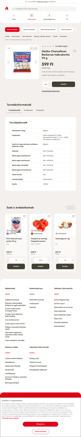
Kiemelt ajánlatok (66, 29)
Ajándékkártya (10, 362)
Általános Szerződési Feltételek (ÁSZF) (15, 328)
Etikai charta (58, 319)
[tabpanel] (40, 154)
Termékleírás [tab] (28, 110)
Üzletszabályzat (59, 326)
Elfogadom (40, 424)
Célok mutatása (40, 431)
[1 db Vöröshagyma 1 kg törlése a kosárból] (57, 260)
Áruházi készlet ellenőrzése (51, 91)
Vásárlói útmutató (35, 362)
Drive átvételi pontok (12, 320)
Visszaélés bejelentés (61, 322)
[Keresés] (13, 8)
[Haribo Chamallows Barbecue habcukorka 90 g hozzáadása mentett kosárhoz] (74, 51)
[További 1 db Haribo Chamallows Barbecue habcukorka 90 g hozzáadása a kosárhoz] (49, 83)
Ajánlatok (33, 307)
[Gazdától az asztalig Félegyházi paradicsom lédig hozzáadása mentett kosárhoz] (49, 216)
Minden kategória (12, 29)
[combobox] (43, 8)
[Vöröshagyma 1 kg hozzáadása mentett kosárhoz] (73, 216)
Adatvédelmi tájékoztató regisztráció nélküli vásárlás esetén (14, 335)
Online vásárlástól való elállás (14, 340)
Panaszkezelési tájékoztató (38, 370)
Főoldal (7, 36)
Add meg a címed (42, 1)
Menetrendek (9, 370)
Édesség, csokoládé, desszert (42, 36)
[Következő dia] (72, 207)
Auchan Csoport (59, 304)
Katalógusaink (34, 358)
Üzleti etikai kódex (60, 311)
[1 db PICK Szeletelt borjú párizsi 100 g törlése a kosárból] (8, 260)
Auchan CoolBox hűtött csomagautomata (12, 310)
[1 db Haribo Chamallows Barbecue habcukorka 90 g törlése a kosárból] (49, 85)
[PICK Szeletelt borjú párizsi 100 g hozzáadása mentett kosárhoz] (24, 216)
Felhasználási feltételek (12, 366)
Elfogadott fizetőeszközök (38, 366)
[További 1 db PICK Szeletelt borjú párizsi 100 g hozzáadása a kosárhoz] (23, 260)
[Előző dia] (68, 207)
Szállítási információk (12, 300)
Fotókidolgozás (10, 374)
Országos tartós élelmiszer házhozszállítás (14, 315)
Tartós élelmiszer (27, 36)
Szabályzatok (34, 304)
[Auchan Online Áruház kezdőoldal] (6, 8)
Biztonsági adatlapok (12, 383)
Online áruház (15, 36)
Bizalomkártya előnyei (37, 300)
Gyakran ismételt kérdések (13, 358)
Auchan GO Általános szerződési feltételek (16, 378)
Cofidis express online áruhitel (15, 324)
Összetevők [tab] (40, 110)
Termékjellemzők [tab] (14, 110)
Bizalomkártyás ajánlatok (48, 29)
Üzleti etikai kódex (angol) (62, 315)
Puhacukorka (63, 36)
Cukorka (55, 36)
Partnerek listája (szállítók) (10, 418)
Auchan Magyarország (61, 300)
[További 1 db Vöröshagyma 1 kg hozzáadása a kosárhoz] (72, 260)
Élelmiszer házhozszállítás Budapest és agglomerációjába (15, 304)
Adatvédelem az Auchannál (63, 307)
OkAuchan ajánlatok (29, 29)
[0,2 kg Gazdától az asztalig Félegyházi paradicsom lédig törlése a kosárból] (33, 260)
